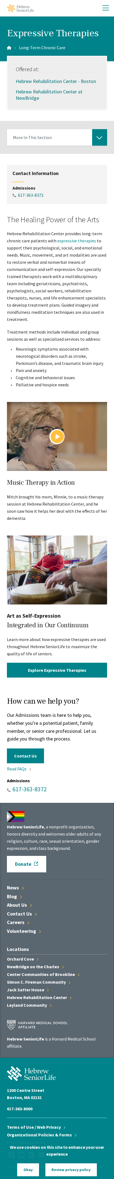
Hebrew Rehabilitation (37, 997)
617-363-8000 (19, 1108)
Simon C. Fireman (37, 982)
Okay (28, 1169)
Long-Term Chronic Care (42, 47)
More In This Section (32, 140)
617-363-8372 (30, 195)
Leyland (27, 1005)
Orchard (21, 959)
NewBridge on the (33, 966)
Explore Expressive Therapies (57, 670)
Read (17, 769)
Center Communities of (41, 974)
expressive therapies (76, 240)
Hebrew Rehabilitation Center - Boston (56, 81)
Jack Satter (26, 989)
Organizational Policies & (40, 1135)
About (17, 905)
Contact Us (25, 756)
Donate (23, 864)
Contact (20, 914)
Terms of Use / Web (34, 1127)
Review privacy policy (70, 1169)
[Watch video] (57, 436)
